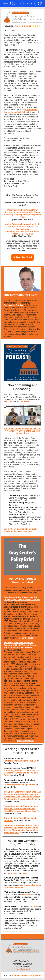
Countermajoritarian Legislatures (19, 785)
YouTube (8, 402)
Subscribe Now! (22, 257)
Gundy (36, 825)
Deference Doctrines (28, 799)
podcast (25, 402)
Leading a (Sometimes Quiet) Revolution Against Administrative (22, 796)
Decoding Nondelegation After (18, 825)
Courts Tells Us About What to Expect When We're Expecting (21, 830)
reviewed (25, 894)
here (10, 873)
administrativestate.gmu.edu (27, 975)
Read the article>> (27, 638)
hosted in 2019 (18, 112)
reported (34, 906)
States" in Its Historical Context (25, 600)
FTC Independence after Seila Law (20, 761)
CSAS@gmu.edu (22, 969)
